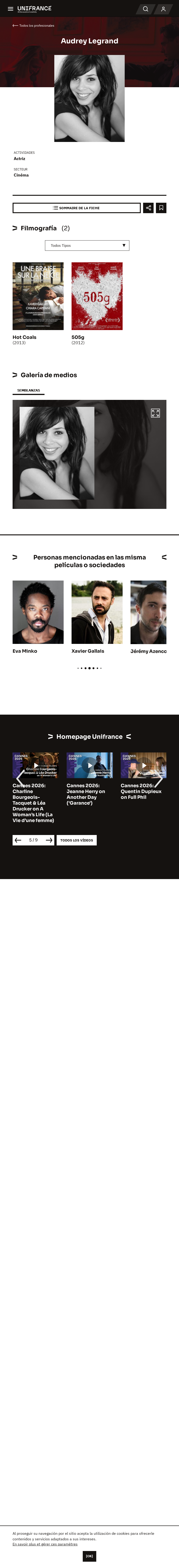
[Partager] (148, 208)
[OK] (89, 1556)
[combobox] (87, 245)
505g (78, 337)
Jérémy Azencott (151, 651)
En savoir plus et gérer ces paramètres (45, 1544)
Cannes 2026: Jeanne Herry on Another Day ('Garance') (86, 794)
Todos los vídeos (76, 840)
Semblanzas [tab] (28, 390)
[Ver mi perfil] (163, 9)
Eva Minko (25, 651)
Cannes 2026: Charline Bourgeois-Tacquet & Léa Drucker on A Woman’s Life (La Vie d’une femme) (33, 803)
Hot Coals (24, 337)
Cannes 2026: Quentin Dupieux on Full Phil (141, 791)
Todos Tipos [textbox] (61, 245)
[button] (155, 413)
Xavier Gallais (88, 651)
